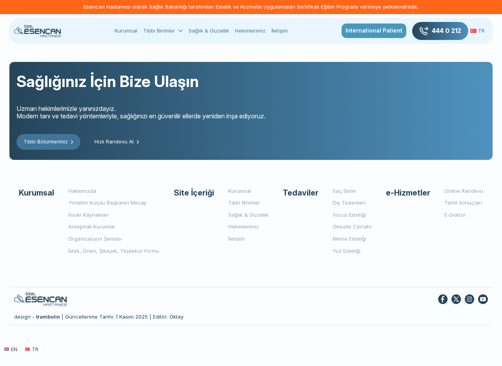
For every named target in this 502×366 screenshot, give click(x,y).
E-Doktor (455, 215)
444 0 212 (446, 30)
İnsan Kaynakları (88, 215)
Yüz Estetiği (346, 251)
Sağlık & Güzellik (209, 30)
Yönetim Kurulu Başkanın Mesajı (107, 202)
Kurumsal (126, 30)
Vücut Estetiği (349, 215)
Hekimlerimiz (250, 30)
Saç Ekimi (344, 191)
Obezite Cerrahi (352, 226)
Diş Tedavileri (349, 202)
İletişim (279, 30)
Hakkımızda (82, 191)
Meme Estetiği (349, 239)
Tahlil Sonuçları (463, 202)
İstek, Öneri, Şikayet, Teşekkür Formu (113, 251)
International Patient (374, 30)
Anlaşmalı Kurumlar (91, 226)
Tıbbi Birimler (159, 31)
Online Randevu (463, 191)
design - (37, 316)
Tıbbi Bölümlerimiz (46, 141)
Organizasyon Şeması (95, 239)
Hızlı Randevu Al (114, 141)
